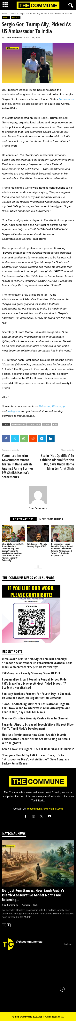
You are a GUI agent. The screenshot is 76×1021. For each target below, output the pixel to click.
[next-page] (40, 567)
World (15, 17)
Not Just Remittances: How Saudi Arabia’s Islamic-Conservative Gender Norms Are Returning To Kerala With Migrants (36, 739)
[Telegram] (42, 438)
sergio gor (34, 424)
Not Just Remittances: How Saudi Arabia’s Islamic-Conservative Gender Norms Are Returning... (33, 895)
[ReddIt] (33, 438)
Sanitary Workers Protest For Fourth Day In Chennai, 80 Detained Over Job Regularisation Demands (36, 696)
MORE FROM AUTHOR (51, 519)
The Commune (13, 37)
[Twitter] (15, 438)
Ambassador (66, 99)
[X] (42, 816)
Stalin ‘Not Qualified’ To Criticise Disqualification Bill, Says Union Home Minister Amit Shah (57, 461)
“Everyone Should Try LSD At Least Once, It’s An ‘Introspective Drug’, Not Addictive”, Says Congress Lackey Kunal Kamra (35, 759)
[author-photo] (38, 495)
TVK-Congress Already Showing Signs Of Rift (37, 545)
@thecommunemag (29, 941)
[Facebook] (6, 438)
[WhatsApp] (24, 438)
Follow (67, 944)
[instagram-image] (14, 965)
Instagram (13, 411)
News (13, 13)
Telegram (44, 406)
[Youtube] (50, 816)
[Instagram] (34, 816)
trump (46, 424)
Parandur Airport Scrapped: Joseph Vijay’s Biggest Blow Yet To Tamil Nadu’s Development (38, 727)
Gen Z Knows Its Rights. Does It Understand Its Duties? (38, 749)
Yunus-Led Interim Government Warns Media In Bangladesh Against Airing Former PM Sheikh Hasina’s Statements (17, 466)
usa (55, 424)
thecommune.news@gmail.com (45, 808)
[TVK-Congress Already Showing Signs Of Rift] (38, 533)
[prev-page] (36, 567)
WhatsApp (58, 406)
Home (4, 13)
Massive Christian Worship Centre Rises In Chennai (35, 718)
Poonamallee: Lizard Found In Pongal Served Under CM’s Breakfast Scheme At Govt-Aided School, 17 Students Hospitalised (62, 549)
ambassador (18, 424)
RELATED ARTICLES (23, 519)
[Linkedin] (51, 438)
